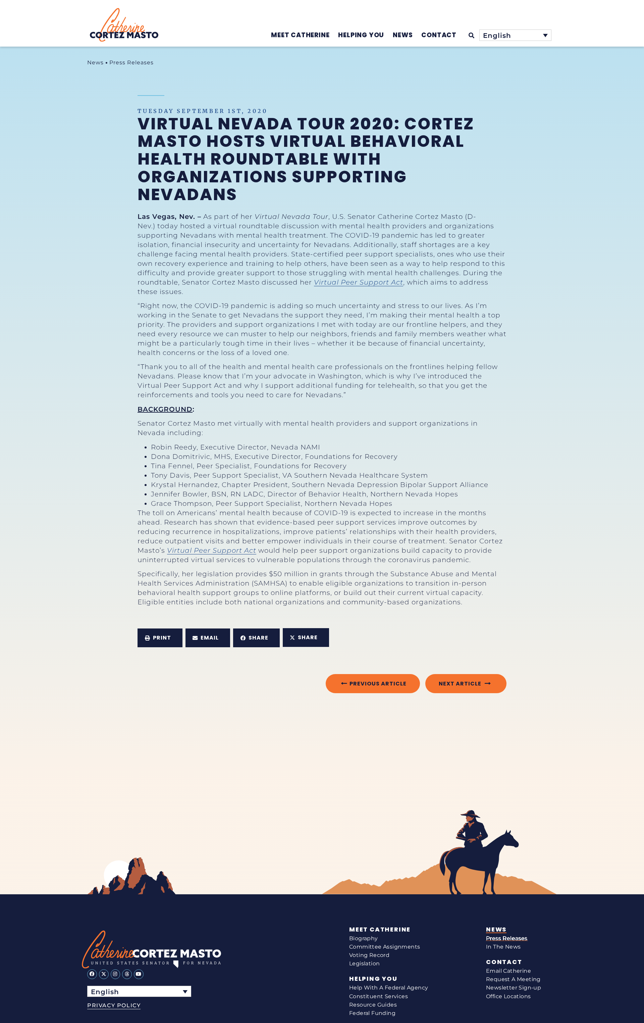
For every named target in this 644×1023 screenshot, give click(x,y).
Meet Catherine (380, 929)
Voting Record (369, 955)
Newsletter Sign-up (513, 987)
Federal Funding (372, 1013)
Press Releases (131, 62)
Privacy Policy (114, 1005)
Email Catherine (508, 971)
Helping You (373, 978)
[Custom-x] (104, 974)
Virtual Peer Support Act (358, 282)
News (95, 62)
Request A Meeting (513, 979)
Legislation (364, 963)
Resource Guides (373, 1005)
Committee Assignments (384, 947)
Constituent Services (378, 996)
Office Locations (508, 996)
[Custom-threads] (127, 974)
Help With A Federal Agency (388, 987)
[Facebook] (92, 974)
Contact (504, 962)
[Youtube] (139, 974)
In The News (503, 947)
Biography (363, 938)
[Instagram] (115, 974)
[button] (160, 637)
